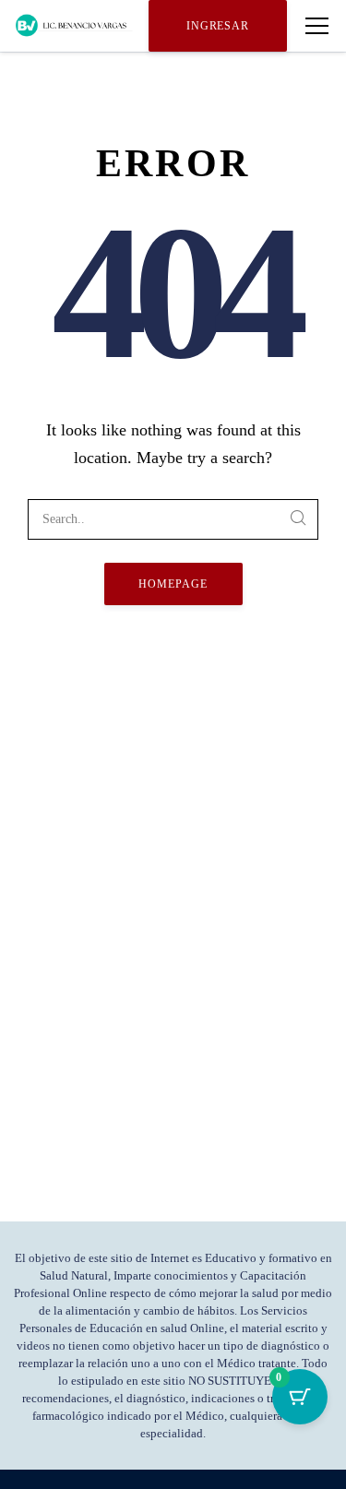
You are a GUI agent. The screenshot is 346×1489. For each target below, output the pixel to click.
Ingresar (218, 25)
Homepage (173, 584)
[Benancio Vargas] (74, 26)
